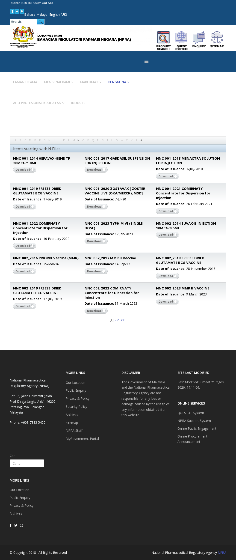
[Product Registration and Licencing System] (181, 40)
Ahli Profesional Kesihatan (37, 103)
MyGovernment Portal (82, 438)
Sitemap (72, 422)
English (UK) (58, 14)
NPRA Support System (194, 420)
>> (123, 320)
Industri (78, 103)
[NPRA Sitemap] (217, 40)
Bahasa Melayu (35, 14)
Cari (12, 455)
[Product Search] (163, 40)
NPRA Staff (74, 430)
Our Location (19, 490)
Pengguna (117, 82)
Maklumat (89, 82)
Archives (16, 513)
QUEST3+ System (190, 413)
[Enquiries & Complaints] (199, 40)
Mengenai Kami (57, 82)
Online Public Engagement (196, 428)
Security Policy (76, 406)
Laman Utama (25, 82)
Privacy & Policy (21, 505)
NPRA (222, 552)
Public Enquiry (20, 497)
